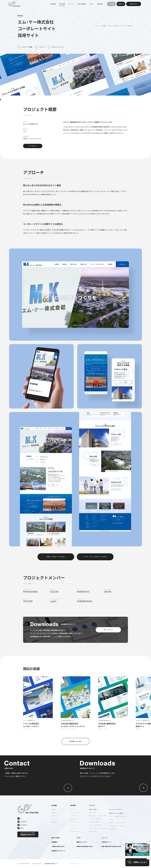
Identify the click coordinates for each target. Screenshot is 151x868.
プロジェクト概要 (27, 47)
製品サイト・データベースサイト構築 (97, 815)
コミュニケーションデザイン (115, 809)
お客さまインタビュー (75, 831)
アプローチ (42, 47)
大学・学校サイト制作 (94, 822)
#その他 (73, 729)
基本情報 (53, 809)
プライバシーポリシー (37, 863)
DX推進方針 (54, 822)
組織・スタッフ (54, 815)
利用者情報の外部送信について (51, 863)
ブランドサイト (74, 822)
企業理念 (53, 812)
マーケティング (74, 825)
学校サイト (73, 819)
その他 (71, 828)
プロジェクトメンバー (58, 47)
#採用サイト (26, 138)
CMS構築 (111, 819)
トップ (97, 26)
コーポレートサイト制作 (95, 819)
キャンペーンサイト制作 (94, 825)
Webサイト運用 (92, 831)
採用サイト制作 (92, 812)
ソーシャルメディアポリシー (23, 863)
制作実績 (104, 26)
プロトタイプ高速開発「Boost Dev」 (117, 816)
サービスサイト (74, 815)
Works (20, 16)
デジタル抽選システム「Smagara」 (117, 826)
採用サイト (73, 809)
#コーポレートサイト (35, 138)
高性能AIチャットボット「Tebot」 (116, 822)
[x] (137, 849)
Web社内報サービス (113, 829)
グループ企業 (54, 819)
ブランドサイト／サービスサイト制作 (98, 828)
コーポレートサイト (75, 812)
